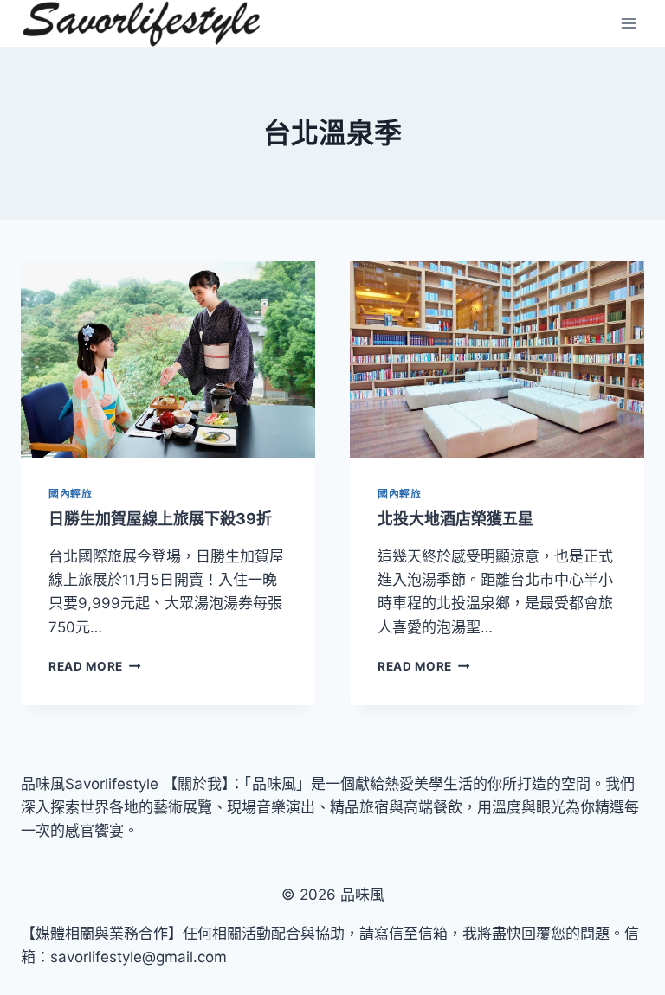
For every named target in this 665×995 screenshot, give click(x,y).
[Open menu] (628, 23)
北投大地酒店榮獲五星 (455, 519)
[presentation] (168, 359)
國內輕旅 (70, 493)
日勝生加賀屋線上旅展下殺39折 (160, 519)
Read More (93, 666)
